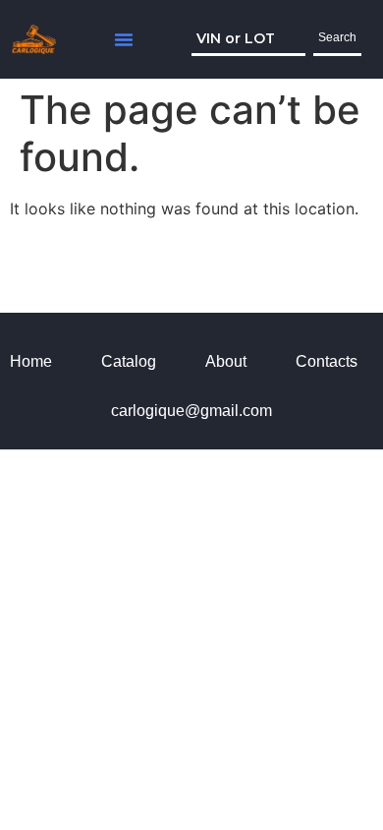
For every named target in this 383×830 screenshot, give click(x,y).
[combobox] (248, 39)
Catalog (128, 361)
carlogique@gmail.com (191, 410)
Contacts (326, 361)
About (225, 361)
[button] (123, 39)
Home (31, 361)
